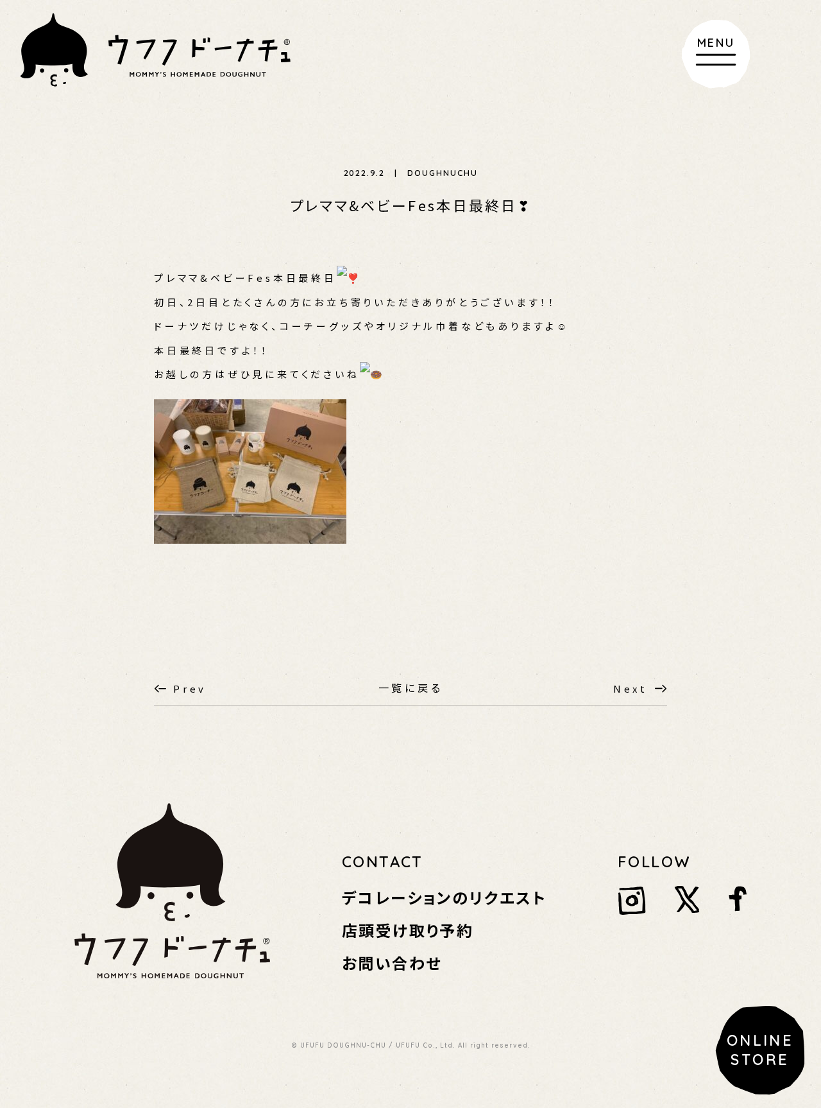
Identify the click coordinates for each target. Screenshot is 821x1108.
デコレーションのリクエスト (444, 897)
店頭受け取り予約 (407, 930)
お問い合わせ (391, 962)
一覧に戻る (410, 687)
